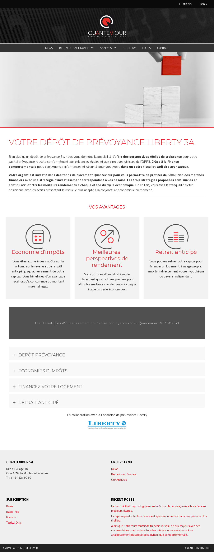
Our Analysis (119, 479)
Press (146, 48)
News (49, 48)
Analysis (106, 48)
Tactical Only (14, 522)
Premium (11, 517)
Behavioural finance (74, 48)
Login (203, 4)
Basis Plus (12, 511)
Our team (129, 48)
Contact (163, 48)
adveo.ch (205, 548)
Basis (9, 506)
